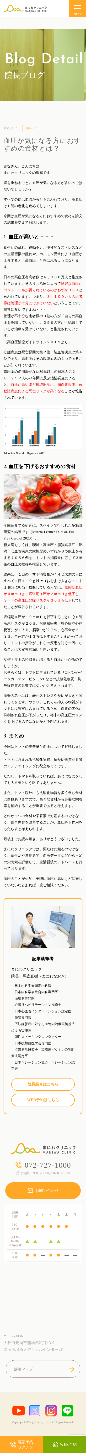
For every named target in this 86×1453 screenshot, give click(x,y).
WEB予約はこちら (43, 1100)
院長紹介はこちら (43, 1084)
